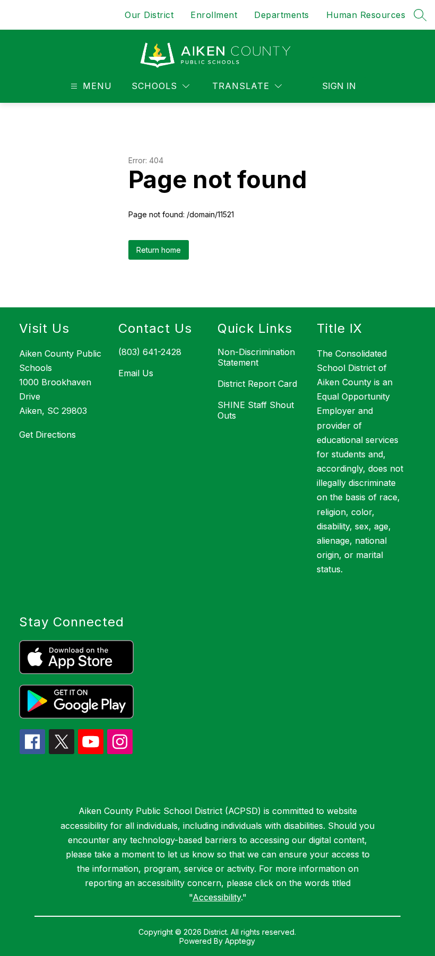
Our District (149, 15)
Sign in (339, 86)
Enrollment (213, 15)
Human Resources (366, 15)
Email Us (135, 373)
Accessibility (217, 897)
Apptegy (240, 940)
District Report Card (257, 383)
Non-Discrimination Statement (256, 357)
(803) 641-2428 (149, 352)
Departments (281, 15)
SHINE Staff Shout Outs (256, 410)
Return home (158, 249)
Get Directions (47, 434)
